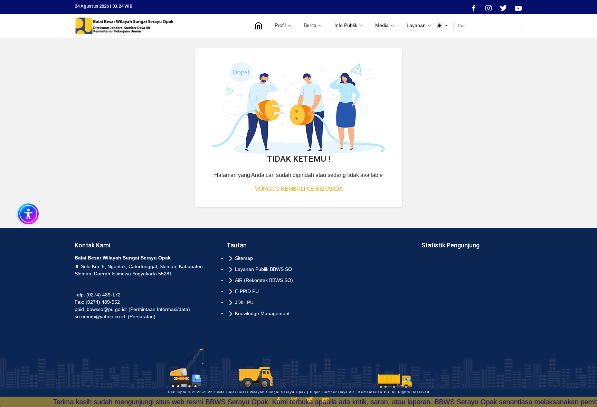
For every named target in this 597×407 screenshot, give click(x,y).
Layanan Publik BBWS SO (263, 269)
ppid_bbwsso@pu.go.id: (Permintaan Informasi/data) (132, 309)
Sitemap (244, 258)
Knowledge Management (262, 313)
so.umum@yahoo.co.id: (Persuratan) (115, 316)
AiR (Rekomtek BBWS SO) (264, 280)
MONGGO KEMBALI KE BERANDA (298, 189)
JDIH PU (244, 302)
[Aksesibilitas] (27, 213)
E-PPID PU (247, 291)
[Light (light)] (442, 26)
